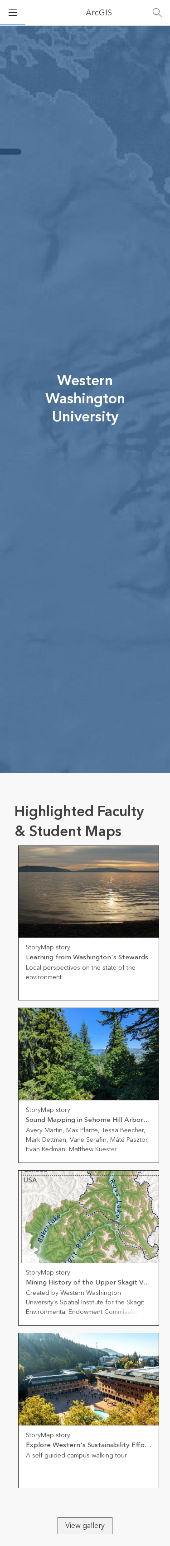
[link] (88, 923)
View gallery (85, 1525)
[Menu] (12, 12)
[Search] (157, 12)
